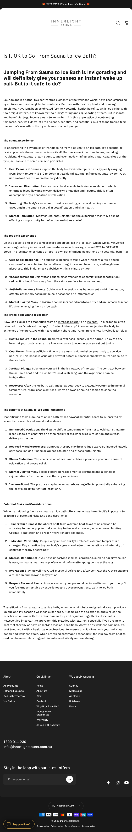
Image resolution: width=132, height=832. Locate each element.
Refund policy (43, 826)
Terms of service (72, 826)
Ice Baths (9, 701)
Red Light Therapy (14, 696)
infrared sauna (68, 321)
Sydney (73, 685)
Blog (39, 696)
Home (39, 685)
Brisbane (74, 701)
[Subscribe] (69, 779)
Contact (41, 701)
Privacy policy (57, 826)
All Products (10, 685)
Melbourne (75, 690)
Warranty (42, 719)
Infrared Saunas (13, 690)
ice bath (92, 321)
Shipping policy (88, 826)
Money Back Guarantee (43, 713)
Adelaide (74, 696)
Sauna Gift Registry (48, 725)
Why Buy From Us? (47, 706)
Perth (72, 706)
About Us (41, 690)
